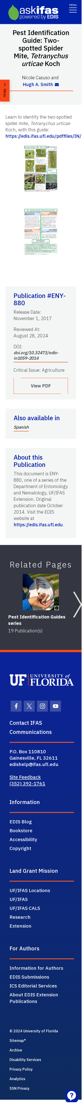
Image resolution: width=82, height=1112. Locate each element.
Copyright (20, 848)
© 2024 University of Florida (34, 1031)
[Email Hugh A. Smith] (57, 84)
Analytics (17, 1078)
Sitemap (17, 1040)
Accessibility (23, 839)
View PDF (41, 386)
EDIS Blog (21, 821)
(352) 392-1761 (27, 783)
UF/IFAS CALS (25, 908)
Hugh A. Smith (38, 84)
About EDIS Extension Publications (34, 997)
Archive (16, 1050)
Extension (20, 926)
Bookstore (21, 830)
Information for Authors (36, 968)
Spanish (21, 427)
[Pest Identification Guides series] (41, 592)
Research (20, 917)
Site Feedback (25, 777)
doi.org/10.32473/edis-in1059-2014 (36, 355)
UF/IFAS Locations (30, 890)
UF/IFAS (19, 899)
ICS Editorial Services (33, 985)
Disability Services (25, 1059)
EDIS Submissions (29, 977)
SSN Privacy (19, 1088)
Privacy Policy (21, 1069)
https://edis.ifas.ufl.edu (38, 525)
